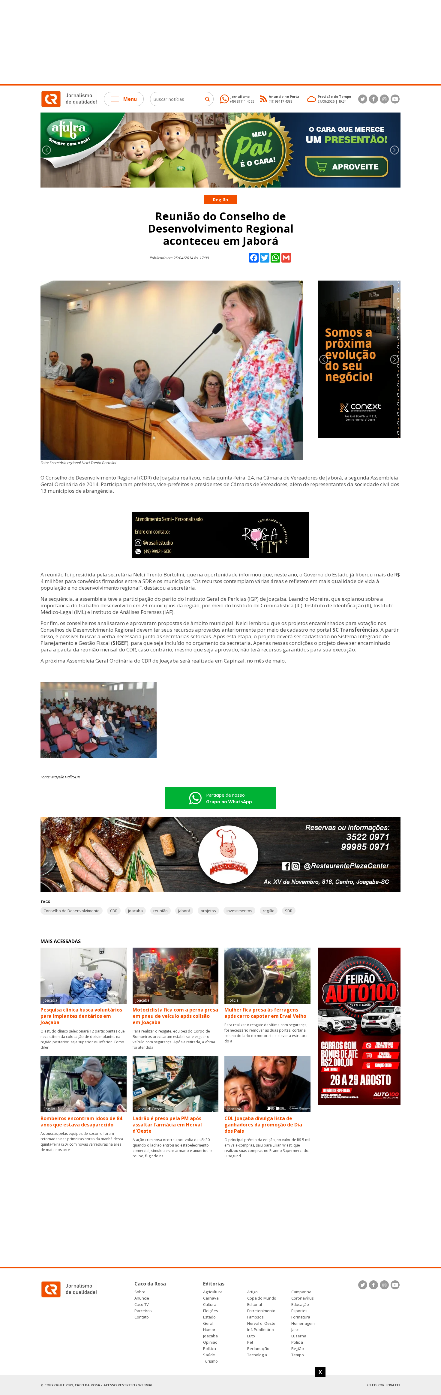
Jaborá (184, 910)
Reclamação (258, 1349)
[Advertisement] (180, 42)
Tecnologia (257, 1355)
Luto (251, 1336)
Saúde (209, 1355)
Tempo (297, 1355)
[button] (394, 150)
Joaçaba (135, 910)
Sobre (140, 1292)
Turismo (210, 1361)
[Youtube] (395, 99)
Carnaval (211, 1298)
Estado (209, 1317)
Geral (208, 1323)
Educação (300, 1304)
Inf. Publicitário (260, 1330)
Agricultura (213, 1292)
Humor (209, 1330)
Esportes (299, 1311)
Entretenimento (261, 1311)
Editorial (254, 1304)
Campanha (301, 1292)
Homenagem (303, 1323)
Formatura (300, 1317)
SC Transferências (355, 629)
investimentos (239, 910)
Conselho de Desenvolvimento (72, 910)
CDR (114, 910)
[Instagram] (384, 99)
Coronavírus (302, 1298)
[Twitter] (362, 99)
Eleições (210, 1311)
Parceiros (143, 1311)
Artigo (252, 1292)
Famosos (255, 1317)
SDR (288, 910)
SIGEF (119, 642)
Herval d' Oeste (261, 1323)
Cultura (209, 1304)
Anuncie (141, 1298)
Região (297, 1349)
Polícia (297, 1342)
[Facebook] (373, 99)
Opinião (210, 1342)
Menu (130, 99)
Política (209, 1349)
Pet (250, 1342)
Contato (141, 1317)
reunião (160, 910)
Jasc (294, 1330)
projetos (208, 910)
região (268, 910)
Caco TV (141, 1304)
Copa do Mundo (261, 1298)
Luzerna (298, 1336)
